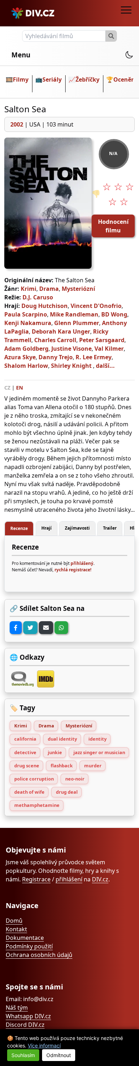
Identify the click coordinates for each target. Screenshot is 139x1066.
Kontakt (16, 929)
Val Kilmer (109, 348)
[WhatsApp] (61, 627)
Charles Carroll (55, 340)
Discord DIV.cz (25, 1025)
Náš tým (17, 1007)
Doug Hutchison (44, 306)
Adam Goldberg (26, 348)
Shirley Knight (71, 366)
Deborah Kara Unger (61, 331)
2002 (16, 124)
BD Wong (114, 314)
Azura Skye (20, 357)
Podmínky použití (29, 946)
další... (105, 366)
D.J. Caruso (37, 297)
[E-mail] (46, 627)
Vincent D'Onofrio (96, 306)
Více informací (44, 1045)
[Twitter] (30, 627)
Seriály (52, 79)
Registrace (36, 879)
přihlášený (82, 563)
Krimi (28, 289)
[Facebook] (16, 627)
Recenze (19, 528)
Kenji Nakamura (27, 323)
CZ (7, 387)
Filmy (21, 79)
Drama (49, 289)
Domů (14, 921)
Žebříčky (87, 79)
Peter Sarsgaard (101, 340)
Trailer (110, 528)
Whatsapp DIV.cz (28, 1016)
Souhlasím (23, 1055)
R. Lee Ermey (94, 357)
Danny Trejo (55, 357)
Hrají (46, 528)
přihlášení (69, 879)
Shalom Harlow (26, 366)
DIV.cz (100, 879)
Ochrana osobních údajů (39, 955)
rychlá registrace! (73, 570)
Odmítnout (58, 1055)
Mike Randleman (74, 314)
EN (19, 387)
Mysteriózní (78, 289)
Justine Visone (71, 348)
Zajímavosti (77, 528)
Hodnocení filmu (113, 226)
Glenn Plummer (76, 323)
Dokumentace (25, 938)
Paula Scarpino (25, 314)
